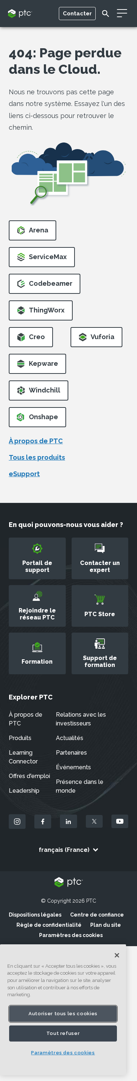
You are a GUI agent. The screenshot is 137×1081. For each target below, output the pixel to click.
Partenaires (71, 752)
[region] (63, 1009)
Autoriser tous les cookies (63, 1013)
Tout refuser (63, 1033)
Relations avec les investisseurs (81, 719)
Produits (20, 738)
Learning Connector (23, 757)
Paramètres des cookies (71, 935)
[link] (32, 232)
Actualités (69, 738)
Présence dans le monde (79, 786)
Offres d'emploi (29, 776)
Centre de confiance (97, 915)
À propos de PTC (36, 441)
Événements (73, 767)
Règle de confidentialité (48, 925)
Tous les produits (37, 457)
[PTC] (69, 882)
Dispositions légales (35, 915)
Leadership (24, 790)
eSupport (24, 474)
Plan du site (105, 925)
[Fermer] (117, 955)
